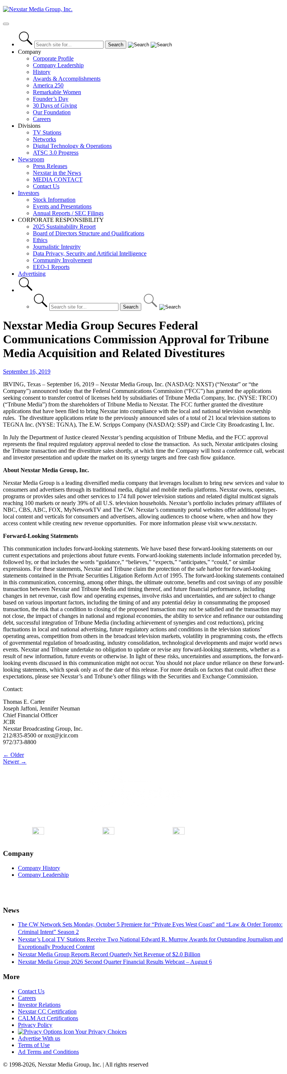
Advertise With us (39, 1038)
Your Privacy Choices (100, 1031)
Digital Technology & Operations (72, 146)
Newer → (15, 761)
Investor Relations (39, 1005)
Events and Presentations (62, 206)
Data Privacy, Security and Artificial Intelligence (89, 253)
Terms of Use (34, 1045)
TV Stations (47, 132)
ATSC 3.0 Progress (55, 152)
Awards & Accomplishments (67, 78)
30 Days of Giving (55, 105)
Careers (42, 119)
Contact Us (46, 186)
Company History (39, 868)
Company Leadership (58, 65)
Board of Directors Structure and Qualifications (88, 233)
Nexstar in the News (57, 173)
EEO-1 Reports (51, 267)
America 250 (48, 85)
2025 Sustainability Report (64, 226)
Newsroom (31, 159)
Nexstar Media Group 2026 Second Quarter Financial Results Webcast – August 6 (115, 962)
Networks (44, 139)
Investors (28, 193)
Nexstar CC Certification (47, 1011)
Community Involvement (62, 260)
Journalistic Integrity (57, 247)
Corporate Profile (53, 58)
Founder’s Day (50, 99)
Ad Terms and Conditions (48, 1052)
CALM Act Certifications (48, 1018)
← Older (13, 755)
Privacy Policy (35, 1025)
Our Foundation (52, 112)
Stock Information (54, 199)
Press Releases (50, 166)
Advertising (32, 273)
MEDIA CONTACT (58, 179)
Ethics (40, 240)
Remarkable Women (57, 92)
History (41, 72)
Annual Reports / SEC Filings (68, 213)
